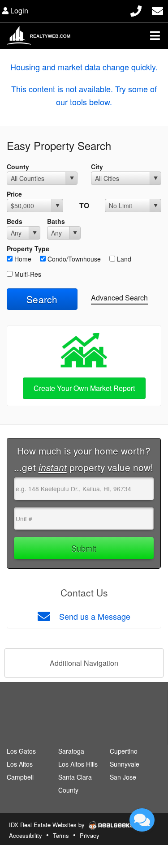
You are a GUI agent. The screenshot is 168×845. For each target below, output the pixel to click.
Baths (56, 221)
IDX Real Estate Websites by (47, 824)
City (97, 166)
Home (22, 258)
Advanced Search (119, 297)
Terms (61, 835)
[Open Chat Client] (142, 820)
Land (123, 258)
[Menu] (155, 35)
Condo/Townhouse (73, 258)
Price (14, 193)
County (18, 166)
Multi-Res (27, 274)
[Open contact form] (157, 9)
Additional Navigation (84, 663)
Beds (14, 221)
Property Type (28, 248)
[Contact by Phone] (136, 9)
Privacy (89, 835)
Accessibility (25, 835)
